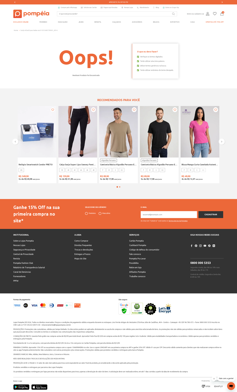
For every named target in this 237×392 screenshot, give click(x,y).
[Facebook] (191, 245)
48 (93, 170)
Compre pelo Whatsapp (69, 7)
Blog (157, 7)
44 (81, 170)
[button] (117, 187)
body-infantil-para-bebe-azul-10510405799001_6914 (39, 30)
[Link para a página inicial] (16, 30)
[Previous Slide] (14, 2)
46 (87, 170)
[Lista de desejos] (215, 14)
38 (62, 170)
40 (68, 170)
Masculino (106, 213)
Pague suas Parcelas (110, 7)
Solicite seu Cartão (90, 7)
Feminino (92, 213)
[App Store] (39, 387)
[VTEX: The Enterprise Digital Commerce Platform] (206, 386)
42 (75, 170)
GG (122, 170)
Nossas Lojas (128, 7)
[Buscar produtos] (173, 13)
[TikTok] (209, 245)
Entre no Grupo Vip (172, 7)
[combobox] (117, 13)
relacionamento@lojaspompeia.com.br (56, 325)
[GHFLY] (218, 386)
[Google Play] (22, 387)
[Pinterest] (196, 245)
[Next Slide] (222, 2)
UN (21, 170)
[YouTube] (205, 245)
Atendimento (144, 7)
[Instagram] (200, 245)
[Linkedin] (214, 245)
